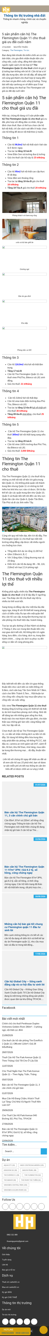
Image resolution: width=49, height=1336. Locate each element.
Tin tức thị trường (9, 1315)
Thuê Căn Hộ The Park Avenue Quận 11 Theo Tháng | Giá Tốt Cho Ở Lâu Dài (21, 1059)
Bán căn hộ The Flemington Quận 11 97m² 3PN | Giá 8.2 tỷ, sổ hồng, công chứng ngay (24, 870)
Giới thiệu (6, 1255)
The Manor (10, 1180)
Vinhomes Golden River (15, 1190)
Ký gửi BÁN (7, 1292)
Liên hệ (5, 1265)
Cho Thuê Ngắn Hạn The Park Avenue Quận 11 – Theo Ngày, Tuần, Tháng (20, 1073)
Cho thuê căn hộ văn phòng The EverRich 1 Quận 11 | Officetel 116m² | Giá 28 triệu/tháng (22, 1043)
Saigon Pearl (29, 1170)
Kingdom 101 (10, 1170)
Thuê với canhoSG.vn (10, 1282)
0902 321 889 (12, 1235)
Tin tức (26, 50)
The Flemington (16, 50)
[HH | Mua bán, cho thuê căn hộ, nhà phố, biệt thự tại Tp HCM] (5, 8)
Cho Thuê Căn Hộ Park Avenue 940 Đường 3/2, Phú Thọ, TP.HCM (19, 1117)
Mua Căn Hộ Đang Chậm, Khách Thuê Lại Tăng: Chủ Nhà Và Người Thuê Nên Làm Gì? (21, 1101)
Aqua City (9, 1165)
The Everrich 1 (11, 1175)
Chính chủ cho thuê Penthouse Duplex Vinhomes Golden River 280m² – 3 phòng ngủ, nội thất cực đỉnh (22, 1026)
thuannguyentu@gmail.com (17, 1241)
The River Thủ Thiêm (31, 1180)
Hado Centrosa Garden (32, 1165)
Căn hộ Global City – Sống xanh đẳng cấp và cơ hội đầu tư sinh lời (24, 983)
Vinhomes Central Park (15, 1185)
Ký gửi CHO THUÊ (9, 1297)
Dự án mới (6, 1310)
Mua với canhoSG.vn (10, 1287)
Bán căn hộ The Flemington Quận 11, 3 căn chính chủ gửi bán (24, 814)
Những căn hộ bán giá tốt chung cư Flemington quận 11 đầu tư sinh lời (23, 927)
